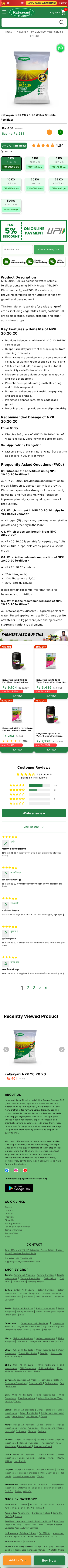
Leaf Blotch (20, 1461)
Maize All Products (23, 1338)
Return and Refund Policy (18, 1227)
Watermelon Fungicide (29, 1488)
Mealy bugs (11, 1446)
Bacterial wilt (25, 1446)
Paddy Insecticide (45, 1308)
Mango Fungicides (29, 1428)
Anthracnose (51, 1383)
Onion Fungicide (27, 1458)
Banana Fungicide (28, 1443)
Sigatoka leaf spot (43, 1446)
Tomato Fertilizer (45, 1275)
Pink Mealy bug (48, 1473)
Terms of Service (13, 1230)
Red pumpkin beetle (53, 1488)
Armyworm (35, 1341)
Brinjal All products (24, 1410)
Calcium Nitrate (27, 1533)
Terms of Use (11, 1233)
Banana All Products (24, 1440)
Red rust (42, 1431)
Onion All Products (23, 1454)
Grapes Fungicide (28, 1473)
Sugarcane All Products (34, 1323)
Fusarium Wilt (35, 1383)
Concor (18, 1516)
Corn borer (22, 1341)
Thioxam (23, 1504)
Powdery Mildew (36, 1281)
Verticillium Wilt (13, 1296)
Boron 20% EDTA (34, 1525)
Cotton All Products (24, 1290)
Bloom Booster (55, 1525)
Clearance (29, 1541)
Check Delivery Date (49, 249)
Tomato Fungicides (30, 1278)
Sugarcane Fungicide (53, 1326)
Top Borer (36, 1330)
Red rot (47, 1330)
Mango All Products (24, 1425)
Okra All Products (22, 1395)
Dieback (32, 1431)
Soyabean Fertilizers (52, 1380)
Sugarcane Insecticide (29, 1326)
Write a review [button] (34, 813)
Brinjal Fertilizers (46, 1410)
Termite (44, 1353)
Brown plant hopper (53, 1311)
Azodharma (24, 1513)
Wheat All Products (23, 1350)
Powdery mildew (23, 1371)
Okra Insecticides (45, 1395)
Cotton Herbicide (52, 1293)
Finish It (40, 1508)
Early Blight (50, 1278)
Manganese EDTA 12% (46, 1536)
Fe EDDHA (44, 1533)
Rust (7, 1356)
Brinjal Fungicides (29, 1413)
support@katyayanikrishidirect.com (23, 1261)
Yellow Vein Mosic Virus (50, 1398)
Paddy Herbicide (25, 1311)
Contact (9, 1213)
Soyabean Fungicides (16, 1383)
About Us (9, 1220)
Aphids (59, 1341)
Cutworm (28, 1296)
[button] (6, 12)
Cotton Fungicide (29, 1293)
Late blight (16, 1356)
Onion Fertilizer (46, 1454)
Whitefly (9, 1371)
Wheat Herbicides (28, 1353)
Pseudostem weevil (52, 1443)
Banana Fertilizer (46, 1440)
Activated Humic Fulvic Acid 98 (33, 1521)
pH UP (30, 1536)
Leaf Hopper (32, 1416)
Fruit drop (21, 1431)
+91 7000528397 (23, 1258)
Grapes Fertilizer (45, 1469)
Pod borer (11, 1386)
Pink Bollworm (43, 1296)
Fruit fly (9, 1491)
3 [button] (34, 987)
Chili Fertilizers (46, 1365)
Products (9, 1217)
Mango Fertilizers (46, 1425)
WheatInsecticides (45, 1350)
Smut (27, 1330)
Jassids (9, 1401)
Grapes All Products (24, 1469)
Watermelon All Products (34, 1484)
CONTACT (34, 1244)
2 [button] (28, 987)
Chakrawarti (47, 1504)
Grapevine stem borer (24, 1476)
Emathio (34, 1504)
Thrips (39, 1311)
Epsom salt (19, 1536)
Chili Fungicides (28, 1368)
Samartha (58, 1513)
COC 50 (9, 1516)
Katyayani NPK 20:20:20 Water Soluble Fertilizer (25, 1074)
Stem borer (12, 1315)
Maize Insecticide (45, 1338)
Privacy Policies (13, 1223)
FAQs (7, 1236)
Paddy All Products (23, 1308)
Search (8, 1207)
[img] (9, 836)
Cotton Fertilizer (46, 1290)
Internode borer (13, 1330)
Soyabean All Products (28, 1380)
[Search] (61, 22)
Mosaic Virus (19, 1281)
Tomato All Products (24, 1275)
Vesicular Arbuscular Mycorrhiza (21, 1528)
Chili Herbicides (46, 1368)
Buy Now (49, 1560)
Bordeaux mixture (41, 1513)
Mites (60, 1368)
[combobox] (34, 22)
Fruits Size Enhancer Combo (30, 1550)
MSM (20, 1541)
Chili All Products (23, 1365)
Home (8, 31)
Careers (9, 1210)
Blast (21, 1315)
